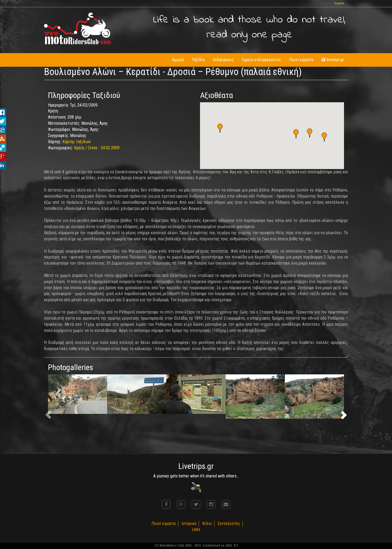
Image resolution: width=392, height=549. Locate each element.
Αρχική (178, 59)
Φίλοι (207, 523)
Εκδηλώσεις (223, 59)
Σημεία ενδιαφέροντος (261, 59)
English (339, 3)
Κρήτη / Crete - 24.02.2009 (96, 147)
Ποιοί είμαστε (301, 59)
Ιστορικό (189, 523)
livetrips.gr (335, 59)
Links (196, 529)
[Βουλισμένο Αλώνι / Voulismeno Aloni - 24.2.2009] (77, 394)
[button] (324, 137)
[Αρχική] (77, 28)
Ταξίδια (198, 59)
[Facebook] (166, 504)
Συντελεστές (229, 523)
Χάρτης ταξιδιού (76, 141)
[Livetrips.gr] (196, 486)
